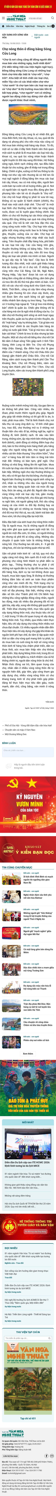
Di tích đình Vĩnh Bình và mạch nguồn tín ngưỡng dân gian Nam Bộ (38, 879)
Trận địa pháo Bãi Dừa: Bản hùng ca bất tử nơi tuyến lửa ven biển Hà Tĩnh (37, 1007)
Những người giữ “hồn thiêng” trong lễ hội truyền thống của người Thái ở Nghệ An (38, 916)
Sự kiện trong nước (13, 1292)
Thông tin (41, 26)
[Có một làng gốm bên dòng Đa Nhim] (11, 951)
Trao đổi (8, 1277)
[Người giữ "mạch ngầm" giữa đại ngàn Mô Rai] (11, 933)
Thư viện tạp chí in (28, 1332)
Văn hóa (19, 26)
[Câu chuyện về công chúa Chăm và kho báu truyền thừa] (11, 1024)
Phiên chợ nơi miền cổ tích (36, 1040)
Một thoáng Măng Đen (16, 734)
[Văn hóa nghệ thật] (13, 1436)
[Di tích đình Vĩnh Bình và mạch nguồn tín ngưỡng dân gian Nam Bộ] (11, 878)
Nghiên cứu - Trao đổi (14, 1263)
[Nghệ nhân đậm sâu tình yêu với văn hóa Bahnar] (11, 896)
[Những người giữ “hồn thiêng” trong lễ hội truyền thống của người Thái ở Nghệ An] (11, 915)
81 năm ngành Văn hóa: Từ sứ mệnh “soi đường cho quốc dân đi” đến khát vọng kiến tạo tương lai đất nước (28, 1256)
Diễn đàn (10, 26)
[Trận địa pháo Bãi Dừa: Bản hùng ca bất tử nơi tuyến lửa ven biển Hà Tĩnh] (11, 1006)
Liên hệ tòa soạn (10, 1456)
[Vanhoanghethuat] (3, 26)
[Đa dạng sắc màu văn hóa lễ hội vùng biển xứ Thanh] (11, 987)
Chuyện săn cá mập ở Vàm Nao (20, 730)
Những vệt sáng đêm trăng (17, 1195)
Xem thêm (28, 1053)
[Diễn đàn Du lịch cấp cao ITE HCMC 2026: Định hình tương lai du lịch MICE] (28, 1143)
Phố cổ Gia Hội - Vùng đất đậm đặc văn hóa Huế (28, 725)
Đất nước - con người (41, 36)
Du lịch (50, 26)
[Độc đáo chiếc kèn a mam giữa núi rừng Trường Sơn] (11, 969)
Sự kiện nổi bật (35, 18)
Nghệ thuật (30, 26)
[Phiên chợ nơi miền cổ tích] (11, 1042)
